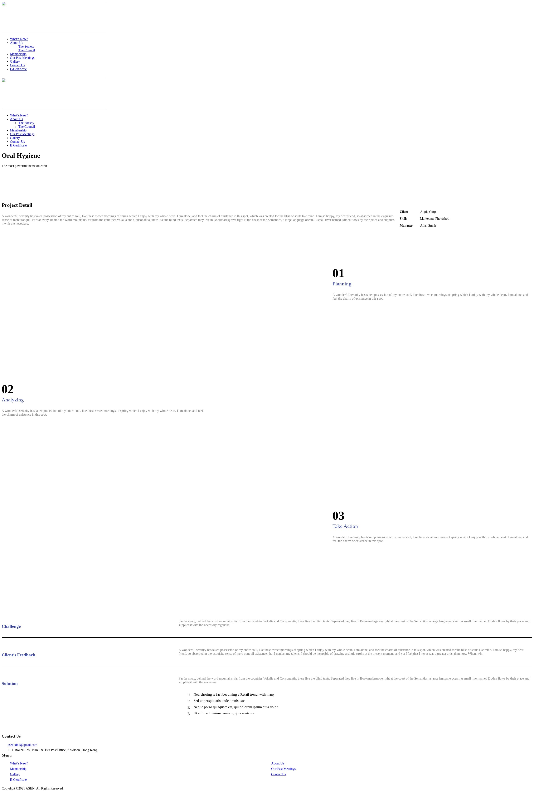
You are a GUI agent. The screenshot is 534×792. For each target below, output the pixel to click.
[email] (3, 76)
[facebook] (5, 76)
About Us (16, 42)
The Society (26, 46)
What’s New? (19, 39)
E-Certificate (18, 69)
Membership (18, 54)
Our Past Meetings (22, 57)
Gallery (15, 61)
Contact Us (17, 65)
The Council (26, 50)
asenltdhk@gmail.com (22, 745)
